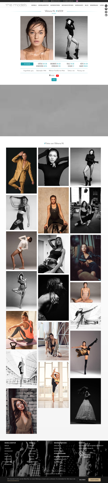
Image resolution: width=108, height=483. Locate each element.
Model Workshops (60, 459)
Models (34, 5)
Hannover (8, 459)
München (8, 456)
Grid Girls (57, 445)
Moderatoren (55, 5)
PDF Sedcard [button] (27, 64)
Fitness (31, 459)
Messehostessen (67, 5)
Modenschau (33, 461)
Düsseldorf (9, 451)
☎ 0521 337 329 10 (55, 1)
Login (102, 5)
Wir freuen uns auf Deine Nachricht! (91, 445)
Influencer (33, 464)
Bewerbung (94, 5)
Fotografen (58, 462)
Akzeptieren (94, 479)
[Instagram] (106, 15)
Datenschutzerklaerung (13, 480)
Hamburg (8, 448)
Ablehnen (82, 479)
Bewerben (46, 1)
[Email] (106, 9)
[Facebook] (106, 12)
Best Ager (32, 451)
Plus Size (32, 453)
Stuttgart (8, 461)
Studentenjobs (60, 453)
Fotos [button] (54, 80)
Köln (6, 453)
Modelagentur (43, 5)
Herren (31, 448)
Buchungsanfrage (35, 1)
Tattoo (31, 456)
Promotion (57, 448)
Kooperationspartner (61, 456)
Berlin (7, 445)
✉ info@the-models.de (68, 1)
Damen (31, 445)
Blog (86, 5)
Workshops (79, 5)
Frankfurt (8, 464)
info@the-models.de (88, 448)
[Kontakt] (106, 5)
